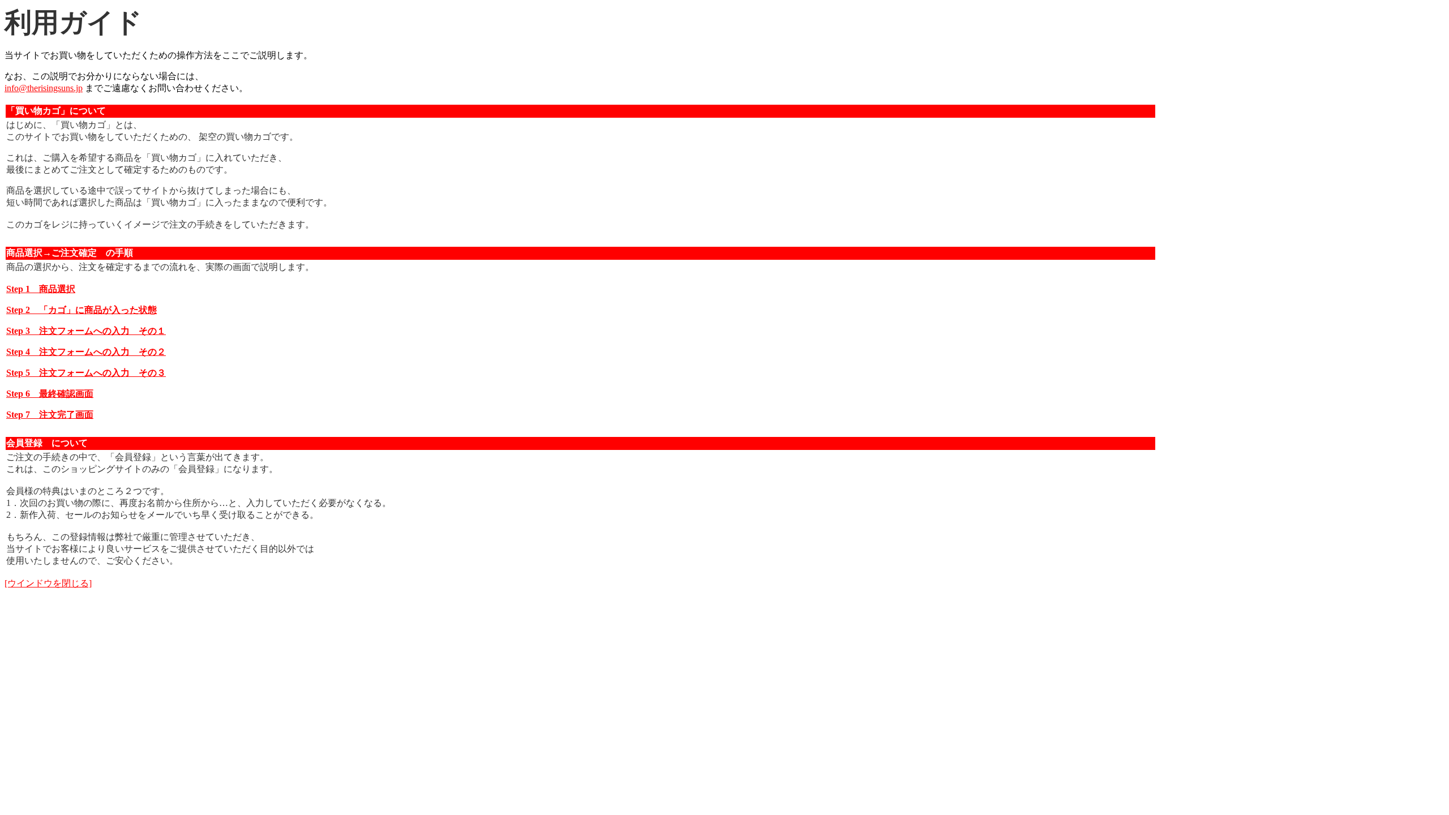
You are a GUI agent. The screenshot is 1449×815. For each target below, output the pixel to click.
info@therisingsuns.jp (44, 88)
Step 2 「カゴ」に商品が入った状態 (81, 310)
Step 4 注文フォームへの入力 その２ (86, 352)
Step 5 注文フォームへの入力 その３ (86, 373)
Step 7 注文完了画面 (49, 414)
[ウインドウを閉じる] (48, 583)
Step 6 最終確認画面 (49, 393)
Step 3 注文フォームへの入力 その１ (86, 331)
